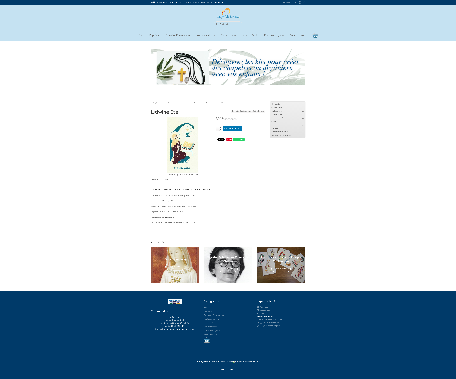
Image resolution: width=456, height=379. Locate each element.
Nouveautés (275, 104)
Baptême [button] (154, 35)
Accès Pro (287, 2)
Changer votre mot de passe (269, 326)
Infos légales (201, 361)
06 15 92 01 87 (170, 2)
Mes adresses (264, 310)
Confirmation (210, 323)
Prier (140, 35)
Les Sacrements (276, 111)
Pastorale (274, 128)
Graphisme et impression (280, 132)
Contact (158, 2)
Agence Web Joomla (227, 361)
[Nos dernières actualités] (152, 2)
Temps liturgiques (277, 114)
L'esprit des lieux (175, 259)
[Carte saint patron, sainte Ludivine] (182, 145)
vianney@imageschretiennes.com (179, 329)
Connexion (263, 307)
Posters (274, 125)
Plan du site (214, 361)
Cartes (273, 121)
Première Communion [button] (177, 35)
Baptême (208, 311)
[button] (303, 107)
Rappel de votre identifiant (269, 322)
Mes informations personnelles (270, 319)
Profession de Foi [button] (205, 35)
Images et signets (277, 118)
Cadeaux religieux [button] (274, 35)
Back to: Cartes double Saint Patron (248, 111)
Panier (262, 313)
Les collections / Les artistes (281, 135)
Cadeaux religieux (212, 330)
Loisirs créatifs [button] (250, 35)
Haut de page (228, 369)
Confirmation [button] (228, 35)
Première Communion (214, 315)
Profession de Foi (212, 319)
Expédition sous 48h (212, 2)
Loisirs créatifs (210, 326)
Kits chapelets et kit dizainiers (228, 58)
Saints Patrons (210, 334)
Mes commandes (266, 316)
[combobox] (228, 24)
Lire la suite (218, 73)
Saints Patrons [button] (298, 35)
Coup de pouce (276, 107)
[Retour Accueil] (228, 13)
